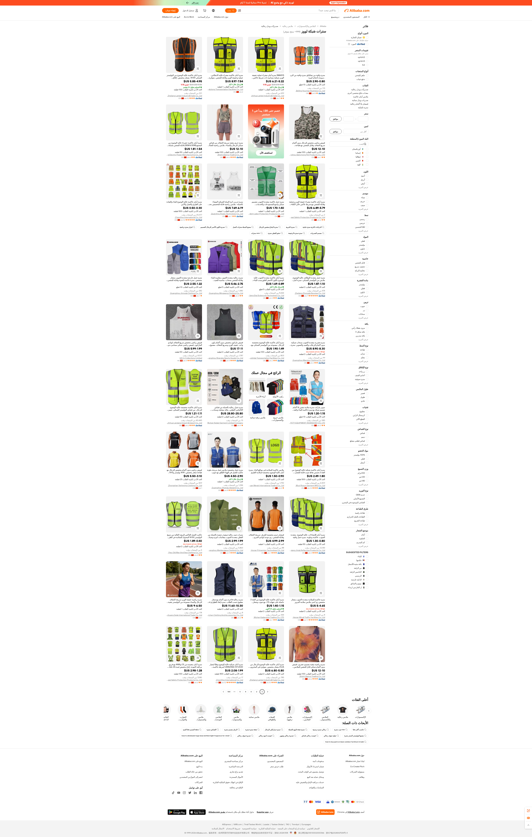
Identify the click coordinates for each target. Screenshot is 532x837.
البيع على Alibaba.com (194, 761)
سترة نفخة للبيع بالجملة (296, 730)
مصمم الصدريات (316, 233)
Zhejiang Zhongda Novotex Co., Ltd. (310, 293)
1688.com (237, 824)
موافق (335, 119)
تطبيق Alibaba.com (217, 812)
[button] (239, 10)
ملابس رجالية (287, 26)
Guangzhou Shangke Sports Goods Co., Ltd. (225, 358)
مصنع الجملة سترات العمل (242, 227)
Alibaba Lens (354, 812)
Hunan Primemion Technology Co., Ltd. (267, 550)
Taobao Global (277, 824)
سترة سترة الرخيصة (295, 233)
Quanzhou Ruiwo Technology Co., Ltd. (227, 214)
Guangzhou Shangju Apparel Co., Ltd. (227, 488)
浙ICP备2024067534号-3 (337, 833)
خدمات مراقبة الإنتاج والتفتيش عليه (310, 782)
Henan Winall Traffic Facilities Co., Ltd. (309, 617)
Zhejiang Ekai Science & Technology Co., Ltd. (266, 295)
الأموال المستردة (236, 777)
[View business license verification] (291, 832)
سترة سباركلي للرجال (272, 730)
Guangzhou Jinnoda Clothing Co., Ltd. (186, 293)
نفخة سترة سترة (251, 730)
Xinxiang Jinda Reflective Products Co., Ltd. (307, 550)
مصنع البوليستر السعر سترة (354, 736)
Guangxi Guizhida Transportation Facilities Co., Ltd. (266, 358)
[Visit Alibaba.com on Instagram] (184, 792)
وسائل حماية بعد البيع (315, 777)
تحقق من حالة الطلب (194, 772)
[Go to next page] (223, 691)
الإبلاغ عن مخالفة (236, 787)
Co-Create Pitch (357, 766)
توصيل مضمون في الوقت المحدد (311, 772)
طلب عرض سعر (276, 766)
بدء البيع (199, 766)
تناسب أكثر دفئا (358, 730)
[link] (528, 810)
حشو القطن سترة (274, 233)
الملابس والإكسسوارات (306, 26)
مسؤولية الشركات (357, 772)
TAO (287, 824)
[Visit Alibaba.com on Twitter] (189, 792)
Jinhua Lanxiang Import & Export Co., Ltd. (184, 423)
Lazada (266, 824)
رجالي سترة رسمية (319, 730)
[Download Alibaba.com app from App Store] (197, 812)
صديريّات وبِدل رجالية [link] (269, 26)
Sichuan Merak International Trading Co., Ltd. (266, 485)
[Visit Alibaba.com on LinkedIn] (195, 792)
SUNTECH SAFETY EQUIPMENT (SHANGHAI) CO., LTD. (307, 423)
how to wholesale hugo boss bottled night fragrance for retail (205, 736)
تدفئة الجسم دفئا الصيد (191, 730)
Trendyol (295, 824)
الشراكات (199, 782)
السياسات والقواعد (316, 787)
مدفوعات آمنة (318, 761)
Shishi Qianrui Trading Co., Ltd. (230, 155)
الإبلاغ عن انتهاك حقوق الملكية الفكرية (228, 782)
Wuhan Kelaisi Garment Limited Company (225, 423)
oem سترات (255, 233)
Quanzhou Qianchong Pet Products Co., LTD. (307, 155)
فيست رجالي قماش (309, 736)
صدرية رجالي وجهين (287, 736)
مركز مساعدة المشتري (233, 761)
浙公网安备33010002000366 (311, 833)
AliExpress (226, 824)
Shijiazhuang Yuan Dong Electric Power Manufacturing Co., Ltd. (184, 155)
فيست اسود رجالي (265, 736)
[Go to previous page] (267, 691)
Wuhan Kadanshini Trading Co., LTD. (269, 617)
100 (228, 692)
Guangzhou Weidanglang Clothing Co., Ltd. (225, 550)
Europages (306, 824)
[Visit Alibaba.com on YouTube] (178, 792)
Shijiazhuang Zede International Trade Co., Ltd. (184, 615)
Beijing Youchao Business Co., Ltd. (310, 91)
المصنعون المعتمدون (275, 761)
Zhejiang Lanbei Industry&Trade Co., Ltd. (184, 96)
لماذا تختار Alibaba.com (355, 761)
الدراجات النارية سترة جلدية (312, 227)
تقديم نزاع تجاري (236, 772)
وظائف (361, 777)
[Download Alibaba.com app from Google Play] (177, 812)
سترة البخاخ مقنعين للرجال (268, 227)
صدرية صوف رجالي (244, 736)
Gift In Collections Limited (191, 358)
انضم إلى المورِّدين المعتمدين (191, 777)
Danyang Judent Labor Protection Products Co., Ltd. (266, 214)
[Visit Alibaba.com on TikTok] (173, 792)
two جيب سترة (339, 730)
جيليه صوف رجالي (330, 736)
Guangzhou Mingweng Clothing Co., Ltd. (226, 293)
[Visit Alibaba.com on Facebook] (201, 792)
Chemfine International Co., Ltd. (188, 217)
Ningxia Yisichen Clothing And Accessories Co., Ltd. (225, 615)
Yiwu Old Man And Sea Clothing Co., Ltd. (185, 552)
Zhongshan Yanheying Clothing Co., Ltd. (185, 485)
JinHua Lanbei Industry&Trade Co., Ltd (267, 96)
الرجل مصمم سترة (230, 730)
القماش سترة (211, 730)
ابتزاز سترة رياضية (186, 227)
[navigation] (348, 359)
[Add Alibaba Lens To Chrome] (325, 812)
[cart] (204, 11)
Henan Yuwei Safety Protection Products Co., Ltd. (307, 217)
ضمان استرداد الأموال (315, 766)
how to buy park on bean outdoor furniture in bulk (344, 742)
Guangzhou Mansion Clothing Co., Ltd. (308, 360)
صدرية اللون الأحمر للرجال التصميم (212, 227)
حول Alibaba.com (356, 755)
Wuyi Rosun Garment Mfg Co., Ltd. (310, 485)
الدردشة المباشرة (236, 766)
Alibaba (323, 26)
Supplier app (263, 812)
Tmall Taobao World (252, 824)
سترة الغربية (290, 227)
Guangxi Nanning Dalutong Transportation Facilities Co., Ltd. (225, 89)
